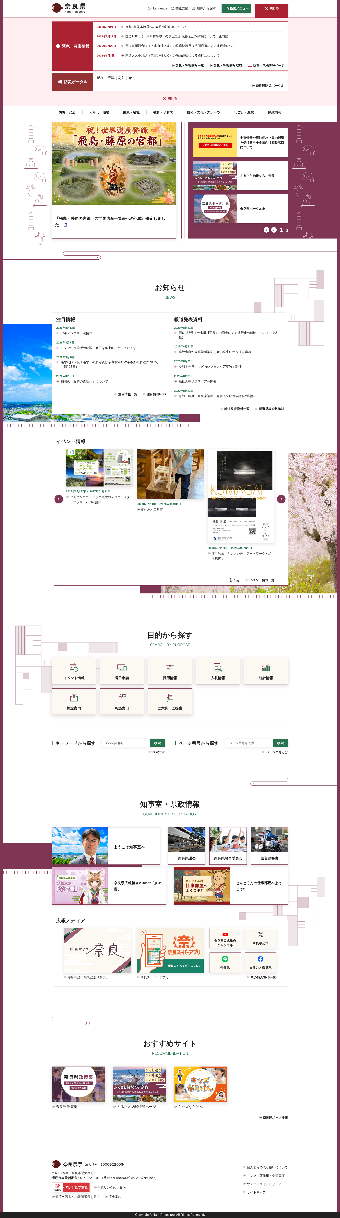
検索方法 (158, 752)
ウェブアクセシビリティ (264, 1184)
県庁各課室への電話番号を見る (78, 1197)
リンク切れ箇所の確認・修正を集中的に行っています (98, 348)
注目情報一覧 (127, 394)
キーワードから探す (75, 743)
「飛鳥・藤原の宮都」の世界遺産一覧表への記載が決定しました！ (110, 221)
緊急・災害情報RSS (227, 65)
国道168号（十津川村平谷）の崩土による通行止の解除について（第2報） (177, 36)
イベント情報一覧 (261, 580)
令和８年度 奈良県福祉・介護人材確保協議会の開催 (216, 396)
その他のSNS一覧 (263, 977)
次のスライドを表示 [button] (274, 230)
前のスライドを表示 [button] (266, 230)
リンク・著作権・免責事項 (266, 1175)
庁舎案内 (115, 1197)
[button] (158, 8)
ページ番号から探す (199, 743)
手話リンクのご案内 (111, 1187)
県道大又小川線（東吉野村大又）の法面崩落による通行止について (172, 55)
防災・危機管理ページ (269, 65)
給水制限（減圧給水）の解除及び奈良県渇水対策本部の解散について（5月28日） (109, 364)
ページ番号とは (277, 752)
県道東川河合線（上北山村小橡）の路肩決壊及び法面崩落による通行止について (182, 45)
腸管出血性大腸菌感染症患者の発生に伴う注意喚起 (215, 352)
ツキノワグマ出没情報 (76, 333)
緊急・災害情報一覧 (190, 65)
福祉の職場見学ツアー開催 (197, 381)
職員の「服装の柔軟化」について (84, 381)
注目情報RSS (156, 394)
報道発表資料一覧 (236, 408)
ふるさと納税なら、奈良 (257, 175)
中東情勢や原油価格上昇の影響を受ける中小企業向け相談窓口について (262, 142)
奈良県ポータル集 (252, 208)
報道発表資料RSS (272, 408)
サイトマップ (256, 1192)
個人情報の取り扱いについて (267, 1167)
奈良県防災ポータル (270, 85)
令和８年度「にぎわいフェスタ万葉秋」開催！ (212, 366)
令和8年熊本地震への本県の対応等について (156, 27)
